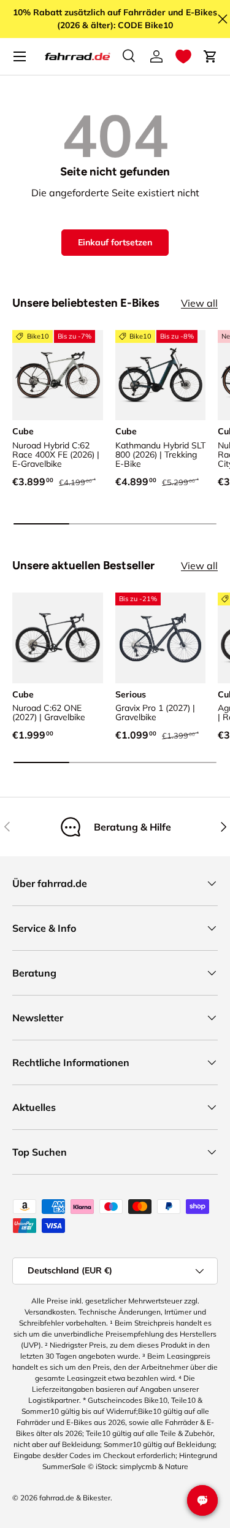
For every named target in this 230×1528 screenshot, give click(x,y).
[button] (183, 56)
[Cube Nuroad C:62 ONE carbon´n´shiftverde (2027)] (57, 638)
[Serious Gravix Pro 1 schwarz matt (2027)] (160, 638)
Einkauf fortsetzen (115, 242)
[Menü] (19, 56)
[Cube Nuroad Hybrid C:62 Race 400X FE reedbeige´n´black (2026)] (57, 375)
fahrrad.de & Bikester (74, 1497)
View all (199, 303)
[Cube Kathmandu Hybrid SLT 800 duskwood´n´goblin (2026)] (160, 375)
